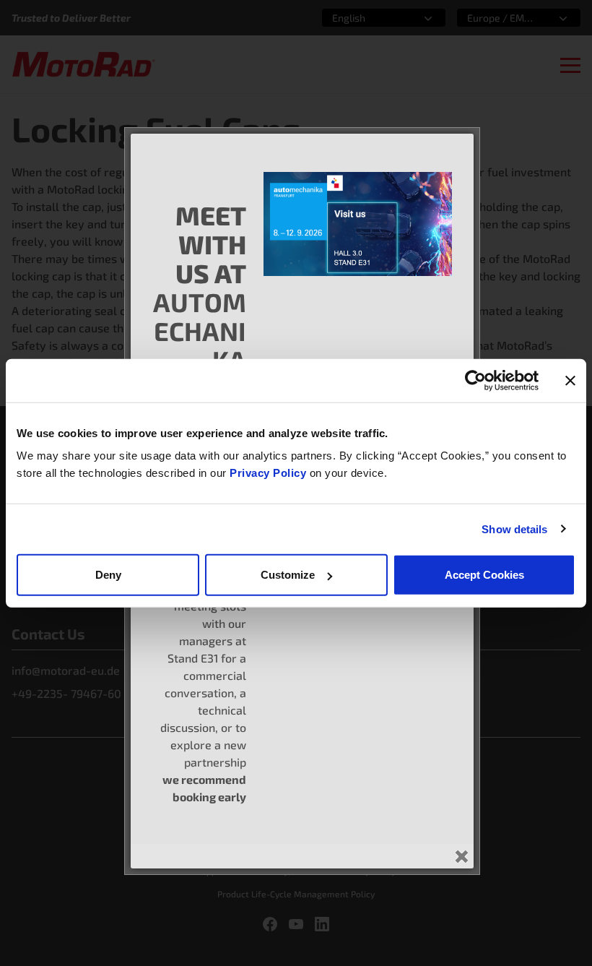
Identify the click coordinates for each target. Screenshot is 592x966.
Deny (108, 575)
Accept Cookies (484, 575)
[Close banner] (570, 380)
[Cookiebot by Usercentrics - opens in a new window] (475, 380)
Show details (514, 528)
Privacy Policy (270, 473)
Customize (288, 575)
